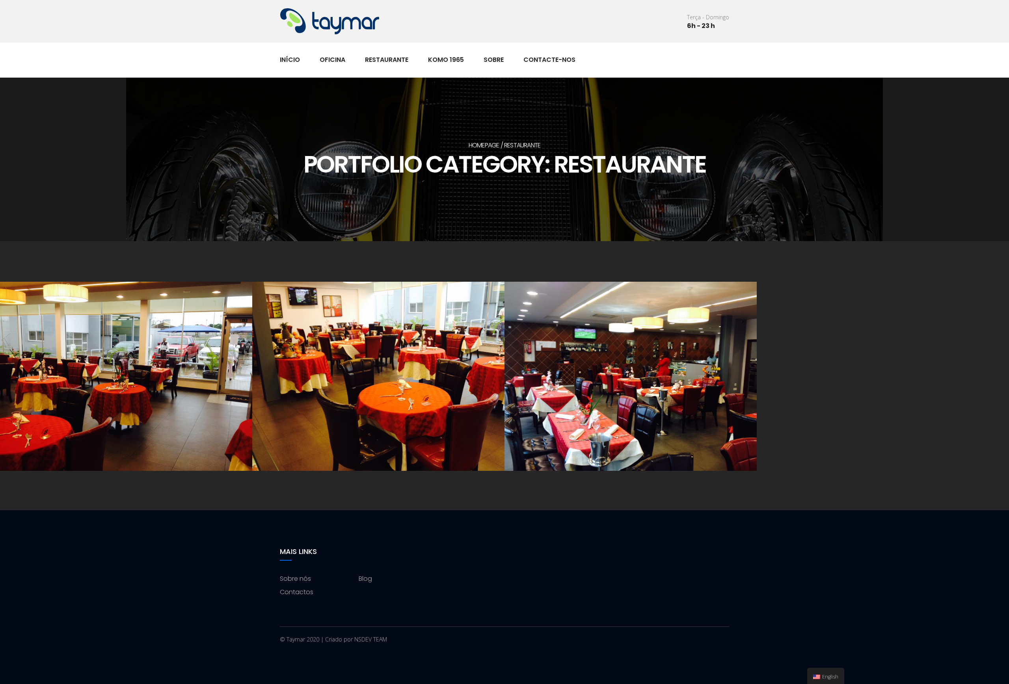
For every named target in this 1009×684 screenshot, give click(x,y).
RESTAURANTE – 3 (126, 378)
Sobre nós (295, 578)
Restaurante (386, 59)
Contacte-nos (549, 59)
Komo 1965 (446, 59)
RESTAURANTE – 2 (378, 378)
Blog (365, 578)
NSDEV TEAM (370, 639)
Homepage (484, 145)
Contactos (296, 592)
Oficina (332, 59)
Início (290, 59)
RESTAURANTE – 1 (630, 378)
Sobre (494, 59)
